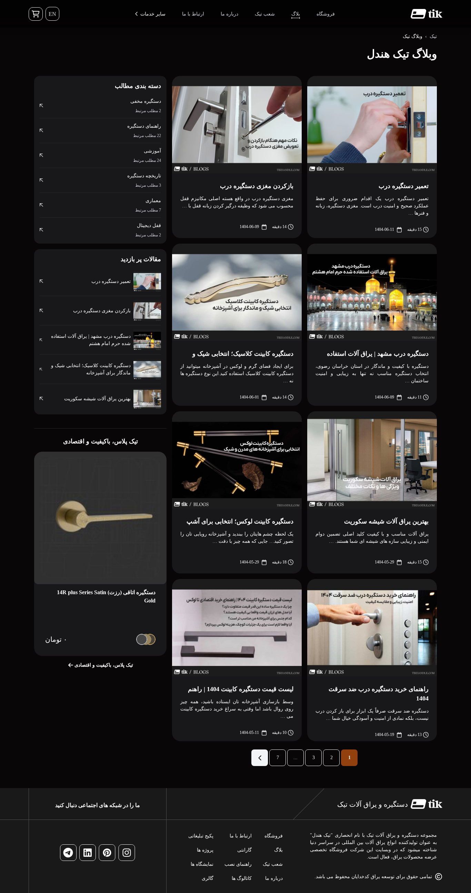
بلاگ (278, 850)
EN (52, 14)
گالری (207, 878)
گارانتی (244, 850)
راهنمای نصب (238, 864)
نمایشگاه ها (202, 864)
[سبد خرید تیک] (36, 14)
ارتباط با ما (241, 835)
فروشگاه (273, 835)
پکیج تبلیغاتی (200, 835)
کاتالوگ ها (242, 878)
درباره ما (274, 878)
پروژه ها (205, 850)
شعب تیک (273, 864)
